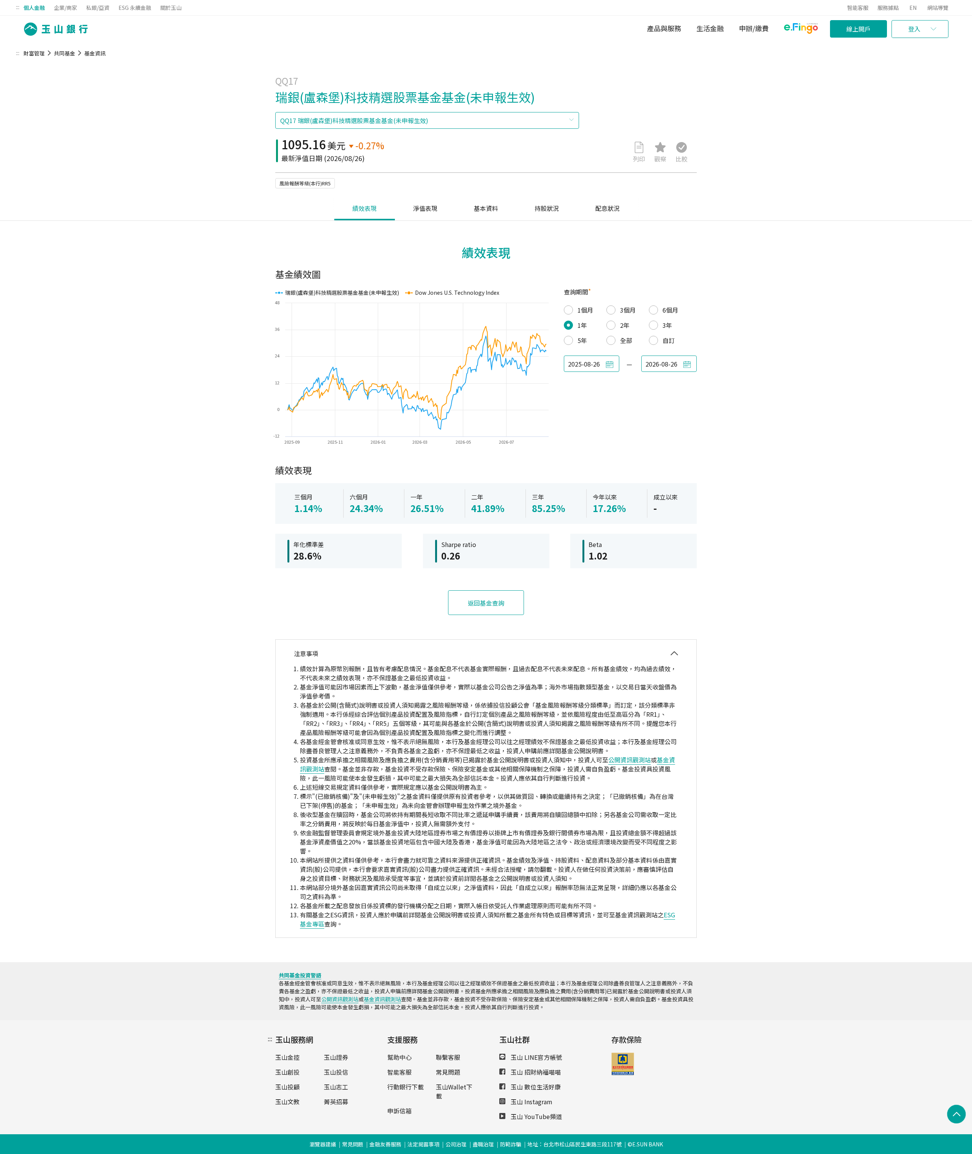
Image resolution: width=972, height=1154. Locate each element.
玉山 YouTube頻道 (535, 1116)
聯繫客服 (448, 1057)
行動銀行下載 (405, 1086)
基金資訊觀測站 (382, 999)
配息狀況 (607, 208)
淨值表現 (425, 208)
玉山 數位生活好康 (535, 1086)
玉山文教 (287, 1101)
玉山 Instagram (530, 1101)
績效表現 (364, 208)
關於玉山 (170, 7)
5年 (582, 340)
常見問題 (448, 1072)
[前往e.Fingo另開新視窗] (800, 29)
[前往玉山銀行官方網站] (53, 29)
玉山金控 (287, 1057)
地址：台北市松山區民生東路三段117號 (574, 1144)
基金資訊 (95, 53)
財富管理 (34, 53)
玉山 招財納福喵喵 (535, 1072)
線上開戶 (858, 28)
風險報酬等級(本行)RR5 (305, 183)
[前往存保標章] (622, 1072)
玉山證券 (336, 1057)
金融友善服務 (385, 1144)
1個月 (585, 310)
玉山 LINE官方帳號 (535, 1057)
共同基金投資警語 (300, 975)
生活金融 (710, 28)
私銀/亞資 (97, 7)
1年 (582, 325)
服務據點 (888, 7)
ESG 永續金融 (134, 7)
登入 (914, 28)
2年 (625, 325)
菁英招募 (336, 1101)
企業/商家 (65, 7)
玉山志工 (336, 1086)
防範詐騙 (510, 1144)
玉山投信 (336, 1072)
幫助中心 (399, 1057)
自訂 (669, 340)
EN (913, 7)
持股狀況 (547, 208)
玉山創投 (287, 1072)
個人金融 (34, 7)
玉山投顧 (287, 1086)
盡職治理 (483, 1144)
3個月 (628, 310)
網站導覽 (937, 7)
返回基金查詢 (486, 602)
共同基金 (64, 53)
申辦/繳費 (754, 28)
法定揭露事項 (423, 1144)
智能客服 (857, 7)
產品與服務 (664, 28)
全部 (626, 340)
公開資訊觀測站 (629, 759)
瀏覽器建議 (322, 1144)
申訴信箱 (399, 1110)
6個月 (670, 310)
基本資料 (486, 208)
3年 (667, 325)
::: (17, 7)
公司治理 (456, 1144)
